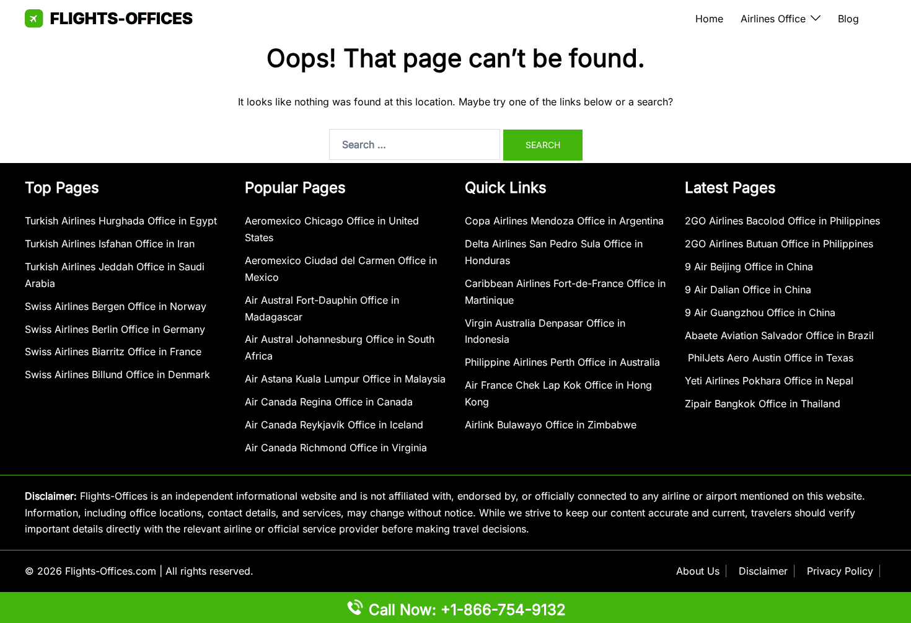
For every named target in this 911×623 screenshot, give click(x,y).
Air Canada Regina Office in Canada (329, 401)
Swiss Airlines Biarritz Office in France (113, 351)
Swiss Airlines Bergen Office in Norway (115, 306)
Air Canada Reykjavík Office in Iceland (334, 424)
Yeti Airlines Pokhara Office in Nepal (769, 380)
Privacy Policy (840, 571)
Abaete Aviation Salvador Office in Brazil (779, 335)
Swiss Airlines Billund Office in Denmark (117, 374)
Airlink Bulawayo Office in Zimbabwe (550, 424)
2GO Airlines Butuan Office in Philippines (779, 243)
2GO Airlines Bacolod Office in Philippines (782, 220)
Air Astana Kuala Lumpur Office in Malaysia (345, 379)
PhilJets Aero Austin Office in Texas (769, 357)
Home (709, 18)
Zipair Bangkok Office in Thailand (762, 403)
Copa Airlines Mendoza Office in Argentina (564, 220)
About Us (698, 571)
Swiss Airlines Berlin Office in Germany (115, 329)
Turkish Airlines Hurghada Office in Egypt (121, 220)
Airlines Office (773, 18)
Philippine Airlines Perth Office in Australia (562, 362)
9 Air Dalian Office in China (748, 289)
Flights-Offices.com (110, 571)
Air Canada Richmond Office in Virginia (336, 447)
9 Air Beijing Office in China (749, 266)
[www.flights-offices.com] (109, 17)
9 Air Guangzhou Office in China (760, 312)
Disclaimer (763, 571)
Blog (848, 18)
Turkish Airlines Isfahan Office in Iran (110, 243)
